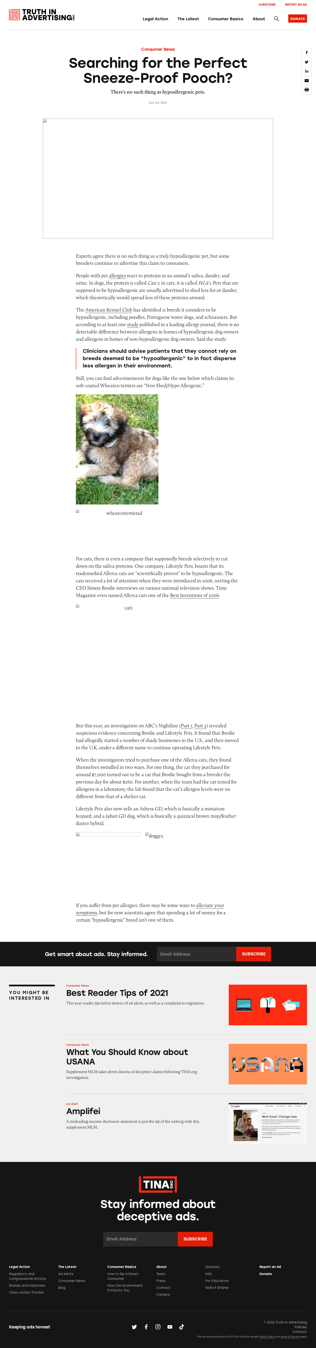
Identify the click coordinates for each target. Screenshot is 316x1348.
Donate (265, 1274)
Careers (163, 1295)
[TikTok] (181, 1327)
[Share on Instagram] (158, 1327)
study (132, 324)
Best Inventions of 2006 (194, 595)
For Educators (217, 1281)
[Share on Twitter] (306, 61)
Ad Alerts (66, 1274)
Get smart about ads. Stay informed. (96, 954)
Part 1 (186, 725)
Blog (61, 1288)
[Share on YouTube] (169, 1327)
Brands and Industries (27, 1286)
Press (161, 1281)
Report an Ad (296, 4)
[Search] (277, 19)
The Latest (188, 19)
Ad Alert (72, 1104)
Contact (163, 1288)
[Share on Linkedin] (306, 71)
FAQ (208, 1274)
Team (160, 1274)
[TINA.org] (158, 1184)
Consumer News (158, 49)
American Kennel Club (108, 310)
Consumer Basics (225, 19)
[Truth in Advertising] (42, 14)
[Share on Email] (306, 80)
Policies (301, 1327)
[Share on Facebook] (306, 52)
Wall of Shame (217, 1288)
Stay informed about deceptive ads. (158, 1210)
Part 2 (200, 725)
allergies (117, 275)
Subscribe (267, 4)
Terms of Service (290, 1336)
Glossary (212, 1267)
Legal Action (155, 19)
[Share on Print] (306, 90)
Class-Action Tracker (26, 1292)
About (259, 19)
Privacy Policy (267, 1336)
